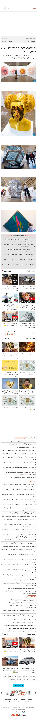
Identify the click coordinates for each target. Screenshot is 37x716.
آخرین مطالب (30, 481)
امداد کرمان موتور (13, 676)
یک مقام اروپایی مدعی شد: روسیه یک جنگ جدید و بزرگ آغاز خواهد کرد (19, 463)
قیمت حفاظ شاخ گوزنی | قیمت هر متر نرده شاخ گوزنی (21, 628)
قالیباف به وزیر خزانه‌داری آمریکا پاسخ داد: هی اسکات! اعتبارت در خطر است (18, 551)
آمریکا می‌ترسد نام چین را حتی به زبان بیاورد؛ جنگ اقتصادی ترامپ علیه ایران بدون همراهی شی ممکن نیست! (20, 240)
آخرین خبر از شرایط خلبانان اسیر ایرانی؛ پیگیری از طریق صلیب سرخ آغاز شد (19, 520)
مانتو (34, 676)
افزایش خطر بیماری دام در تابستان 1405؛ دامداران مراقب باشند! (19, 620)
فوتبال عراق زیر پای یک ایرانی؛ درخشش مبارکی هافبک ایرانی (20, 603)
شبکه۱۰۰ (30, 699)
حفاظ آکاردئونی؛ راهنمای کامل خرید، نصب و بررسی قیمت (20, 631)
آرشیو (14, 702)
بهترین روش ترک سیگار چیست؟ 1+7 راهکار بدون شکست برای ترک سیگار (19, 611)
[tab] (31, 438)
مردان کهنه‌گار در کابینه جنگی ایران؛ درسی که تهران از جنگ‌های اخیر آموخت (19, 261)
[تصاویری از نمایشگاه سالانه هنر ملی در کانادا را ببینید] (18, 72)
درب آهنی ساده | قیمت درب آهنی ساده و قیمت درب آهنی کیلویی (19, 625)
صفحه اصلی (32, 38)
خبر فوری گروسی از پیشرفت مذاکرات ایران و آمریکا (22, 477)
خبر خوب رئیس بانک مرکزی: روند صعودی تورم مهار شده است (19, 540)
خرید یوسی (5, 676)
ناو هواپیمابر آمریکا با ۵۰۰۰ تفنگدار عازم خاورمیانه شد (21, 444)
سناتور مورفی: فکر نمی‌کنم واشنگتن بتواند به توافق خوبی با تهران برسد (19, 556)
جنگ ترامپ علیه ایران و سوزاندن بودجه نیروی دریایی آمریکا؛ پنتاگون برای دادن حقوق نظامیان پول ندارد (19, 531)
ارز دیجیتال (19, 679)
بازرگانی (31, 596)
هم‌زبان (15, 699)
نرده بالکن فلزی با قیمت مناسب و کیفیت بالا (23, 622)
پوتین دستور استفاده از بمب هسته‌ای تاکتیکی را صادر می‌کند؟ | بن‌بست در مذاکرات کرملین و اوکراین (20, 473)
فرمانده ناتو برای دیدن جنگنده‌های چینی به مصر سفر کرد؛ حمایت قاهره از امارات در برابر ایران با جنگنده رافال (19, 536)
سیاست (27, 38)
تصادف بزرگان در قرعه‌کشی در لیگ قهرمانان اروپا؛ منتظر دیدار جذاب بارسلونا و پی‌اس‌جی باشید (19, 592)
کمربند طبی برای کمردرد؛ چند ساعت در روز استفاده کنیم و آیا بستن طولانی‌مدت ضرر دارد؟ (19, 606)
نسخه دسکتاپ (18, 685)
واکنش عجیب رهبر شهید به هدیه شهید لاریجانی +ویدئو (21, 588)
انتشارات (20, 702)
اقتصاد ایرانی (32, 679)
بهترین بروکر (25, 679)
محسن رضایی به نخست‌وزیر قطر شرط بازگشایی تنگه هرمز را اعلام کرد (17, 450)
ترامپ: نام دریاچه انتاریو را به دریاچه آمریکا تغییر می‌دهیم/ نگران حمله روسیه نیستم (18, 566)
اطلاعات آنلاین (18, 8)
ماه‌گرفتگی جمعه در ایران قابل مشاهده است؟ (23, 580)
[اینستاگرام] (17, 715)
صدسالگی (22, 699)
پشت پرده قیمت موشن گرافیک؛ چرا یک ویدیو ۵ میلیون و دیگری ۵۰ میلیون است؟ (19, 616)
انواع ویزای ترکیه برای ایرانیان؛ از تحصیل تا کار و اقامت (21, 600)
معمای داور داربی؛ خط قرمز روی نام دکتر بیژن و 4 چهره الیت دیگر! (18, 546)
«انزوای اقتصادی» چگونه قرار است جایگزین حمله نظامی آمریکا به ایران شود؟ (18, 266)
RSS (9, 702)
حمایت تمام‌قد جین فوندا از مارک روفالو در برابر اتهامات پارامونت (18, 505)
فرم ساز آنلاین (21, 676)
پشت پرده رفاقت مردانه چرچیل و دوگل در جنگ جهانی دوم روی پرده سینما (19, 495)
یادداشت (27, 702)
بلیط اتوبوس (12, 679)
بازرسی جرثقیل (29, 676)
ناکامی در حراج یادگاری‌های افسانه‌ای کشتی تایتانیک (22, 513)
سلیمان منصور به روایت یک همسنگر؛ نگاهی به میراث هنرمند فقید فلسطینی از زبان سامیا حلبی (19, 509)
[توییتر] (14, 715)
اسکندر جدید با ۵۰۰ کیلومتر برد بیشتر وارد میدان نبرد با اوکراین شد (18, 454)
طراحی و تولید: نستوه (17, 712)
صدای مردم (8, 699)
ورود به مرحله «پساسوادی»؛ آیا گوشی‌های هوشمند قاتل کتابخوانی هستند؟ (21, 250)
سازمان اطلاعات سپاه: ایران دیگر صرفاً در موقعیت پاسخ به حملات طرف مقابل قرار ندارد (19, 584)
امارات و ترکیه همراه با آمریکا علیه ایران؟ (24, 447)
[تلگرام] (12, 715)
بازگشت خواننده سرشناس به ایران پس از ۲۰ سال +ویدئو (20, 441)
